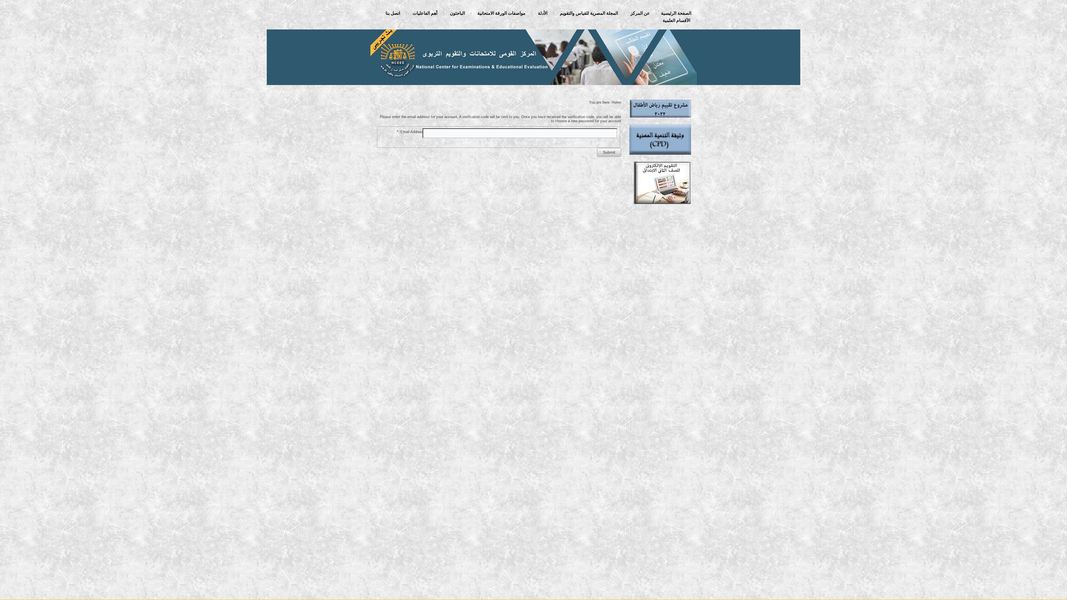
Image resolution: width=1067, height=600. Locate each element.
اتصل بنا (393, 13)
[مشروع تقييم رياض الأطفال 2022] (660, 118)
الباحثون (457, 13)
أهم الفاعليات (425, 13)
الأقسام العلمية (676, 20)
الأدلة (542, 13)
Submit (609, 152)
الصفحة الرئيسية (676, 13)
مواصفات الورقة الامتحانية (501, 13)
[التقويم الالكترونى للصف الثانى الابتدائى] (662, 205)
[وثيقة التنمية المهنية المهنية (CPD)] (660, 156)
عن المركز (640, 13)
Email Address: (410, 132)
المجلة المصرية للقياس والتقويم (589, 13)
